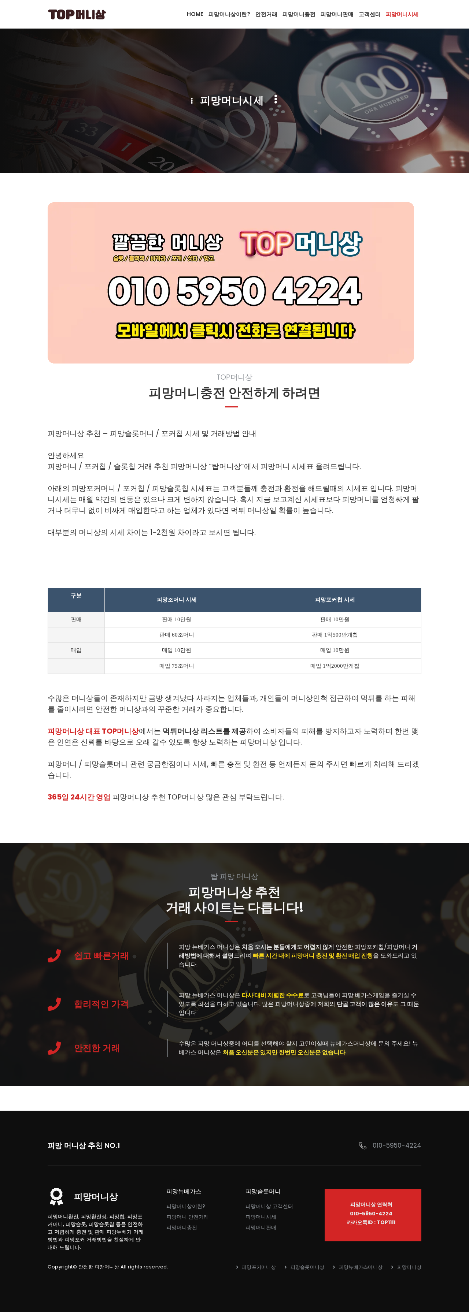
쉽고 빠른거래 (101, 956)
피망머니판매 (260, 1227)
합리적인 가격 (101, 1004)
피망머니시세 (260, 1216)
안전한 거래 (97, 1048)
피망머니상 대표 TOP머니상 (93, 731)
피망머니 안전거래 (187, 1216)
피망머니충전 (181, 1227)
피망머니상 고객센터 (269, 1206)
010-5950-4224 (397, 1145)
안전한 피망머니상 (98, 1266)
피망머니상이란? (185, 1206)
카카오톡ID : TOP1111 (371, 1222)
